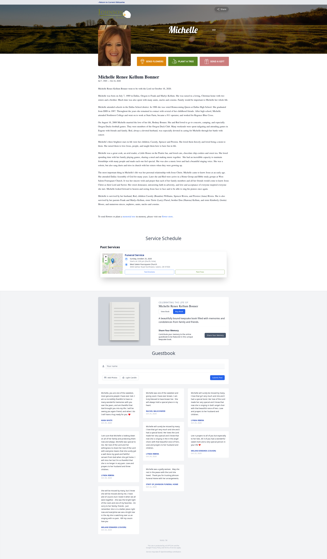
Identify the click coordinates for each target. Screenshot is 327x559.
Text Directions (149, 272)
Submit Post (217, 377)
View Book (165, 311)
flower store (167, 216)
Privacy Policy (156, 548)
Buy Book (179, 311)
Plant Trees (200, 272)
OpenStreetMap (166, 552)
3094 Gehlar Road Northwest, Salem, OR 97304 (150, 267)
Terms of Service (170, 548)
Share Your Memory (215, 335)
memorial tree (128, 216)
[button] (112, 261)
